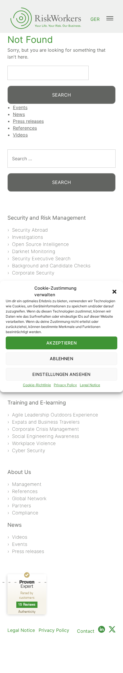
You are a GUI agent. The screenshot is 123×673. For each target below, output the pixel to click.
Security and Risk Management (46, 218)
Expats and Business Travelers (46, 422)
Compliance (25, 513)
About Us (19, 472)
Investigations (27, 237)
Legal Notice (90, 385)
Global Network (29, 498)
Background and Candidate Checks (51, 266)
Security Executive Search (41, 258)
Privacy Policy (65, 385)
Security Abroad (30, 230)
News (19, 114)
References (25, 128)
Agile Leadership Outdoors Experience (55, 415)
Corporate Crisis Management (45, 429)
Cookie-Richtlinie (37, 385)
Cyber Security (28, 450)
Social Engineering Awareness (45, 436)
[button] (114, 292)
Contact (85, 631)
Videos (20, 135)
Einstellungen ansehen (61, 374)
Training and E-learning (36, 402)
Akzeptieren (61, 343)
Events (20, 107)
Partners (21, 505)
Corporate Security (33, 273)
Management (26, 484)
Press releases (28, 121)
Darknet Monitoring (33, 251)
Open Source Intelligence (40, 244)
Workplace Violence (34, 443)
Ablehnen (61, 358)
